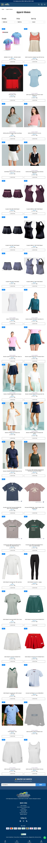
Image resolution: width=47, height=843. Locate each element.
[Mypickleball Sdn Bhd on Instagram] (23, 821)
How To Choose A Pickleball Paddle (23, 807)
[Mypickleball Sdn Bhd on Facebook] (20, 821)
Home (3, 9)
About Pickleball (23, 805)
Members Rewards (23, 814)
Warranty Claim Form (23, 812)
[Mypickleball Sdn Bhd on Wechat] (27, 821)
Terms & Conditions (9, 837)
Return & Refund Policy (24, 837)
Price (18, 19)
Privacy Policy (16, 837)
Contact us (24, 808)
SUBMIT (40, 784)
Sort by (33, 19)
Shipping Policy (32, 837)
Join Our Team (23, 811)
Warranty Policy (38, 837)
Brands (4, 19)
